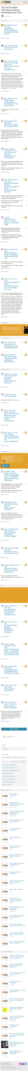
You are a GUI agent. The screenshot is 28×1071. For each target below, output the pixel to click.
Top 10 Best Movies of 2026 (8, 765)
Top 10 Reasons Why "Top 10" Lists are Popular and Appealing (17, 1035)
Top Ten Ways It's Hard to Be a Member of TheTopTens (16, 908)
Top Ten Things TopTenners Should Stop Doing (17, 942)
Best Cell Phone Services (8, 773)
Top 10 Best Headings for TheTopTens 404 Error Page (16, 1009)
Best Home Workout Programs (9, 779)
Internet (9, 5)
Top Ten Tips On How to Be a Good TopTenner (17, 973)
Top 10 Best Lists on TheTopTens (15, 982)
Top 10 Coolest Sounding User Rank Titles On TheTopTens (16, 1017)
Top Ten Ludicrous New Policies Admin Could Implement (16, 965)
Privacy (6, 1067)
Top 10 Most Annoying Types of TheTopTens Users (17, 924)
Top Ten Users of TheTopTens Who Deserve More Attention (17, 804)
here (24, 757)
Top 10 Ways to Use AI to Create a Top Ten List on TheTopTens (16, 1044)
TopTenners (19, 5)
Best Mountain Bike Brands (8, 781)
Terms (2, 1067)
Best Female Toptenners (16, 889)
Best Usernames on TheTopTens (15, 829)
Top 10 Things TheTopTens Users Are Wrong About (17, 933)
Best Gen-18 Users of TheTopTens (15, 872)
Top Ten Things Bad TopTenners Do (15, 846)
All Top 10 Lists (3, 5)
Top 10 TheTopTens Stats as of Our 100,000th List (16, 999)
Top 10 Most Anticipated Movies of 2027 (11, 770)
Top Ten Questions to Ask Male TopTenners (16, 820)
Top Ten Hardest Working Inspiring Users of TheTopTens (16, 812)
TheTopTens (14, 5)
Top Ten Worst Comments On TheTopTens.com (16, 916)
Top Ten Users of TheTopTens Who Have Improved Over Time (16, 899)
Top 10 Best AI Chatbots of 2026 (9, 767)
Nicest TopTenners (14, 837)
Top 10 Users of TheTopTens (13, 794)
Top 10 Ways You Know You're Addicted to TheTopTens (16, 1052)
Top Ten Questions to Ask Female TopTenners (16, 855)
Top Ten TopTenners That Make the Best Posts (16, 881)
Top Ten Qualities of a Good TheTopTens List (17, 990)
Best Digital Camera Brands (8, 776)
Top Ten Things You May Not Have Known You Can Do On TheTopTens (16, 957)
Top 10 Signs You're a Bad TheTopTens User (16, 864)
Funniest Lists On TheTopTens (14, 1025)
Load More (14, 729)
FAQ (14, 1067)
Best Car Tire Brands (7, 784)
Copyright (10, 1067)
